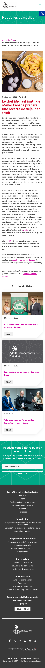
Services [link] (22, 509)
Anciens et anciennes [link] (22, 580)
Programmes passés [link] (22, 545)
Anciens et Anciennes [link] (22, 587)
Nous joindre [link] (22, 609)
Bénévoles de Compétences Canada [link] (22, 590)
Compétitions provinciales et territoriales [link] (22, 528)
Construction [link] (22, 496)
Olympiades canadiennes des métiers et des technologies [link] (22, 524)
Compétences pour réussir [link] (22, 549)
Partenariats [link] (22, 559)
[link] (42, 13)
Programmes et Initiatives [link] (23, 539)
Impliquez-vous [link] (22, 577)
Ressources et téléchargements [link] (22, 597)
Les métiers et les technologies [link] (22, 492)
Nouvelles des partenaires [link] (22, 566)
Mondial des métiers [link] (22, 531)
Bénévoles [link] (22, 583)
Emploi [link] (22, 499)
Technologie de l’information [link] (22, 502)
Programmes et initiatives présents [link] (22, 542)
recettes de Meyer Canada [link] (23, 260)
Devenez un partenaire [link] (22, 563)
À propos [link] (22, 604)
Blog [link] (8, 334)
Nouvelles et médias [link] (22, 601)
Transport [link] (22, 512)
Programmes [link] (22, 552)
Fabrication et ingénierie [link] (22, 505)
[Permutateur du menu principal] (40, 5)
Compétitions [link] (22, 519)
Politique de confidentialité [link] (18, 658)
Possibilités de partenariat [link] (22, 569)
